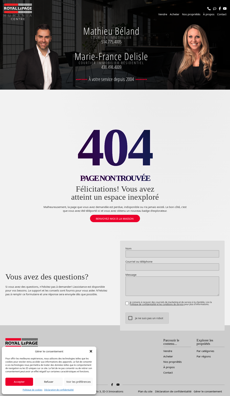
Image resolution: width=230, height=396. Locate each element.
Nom (128, 248)
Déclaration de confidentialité (59, 389)
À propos (208, 14)
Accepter (19, 381)
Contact (221, 14)
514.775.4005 (111, 41)
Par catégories (205, 351)
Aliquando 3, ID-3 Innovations (104, 391)
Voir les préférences (78, 381)
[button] (91, 351)
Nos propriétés (191, 14)
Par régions (204, 356)
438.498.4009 (111, 67)
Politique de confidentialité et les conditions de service (157, 304)
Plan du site (145, 391)
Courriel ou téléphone (138, 261)
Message (130, 274)
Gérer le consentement (208, 391)
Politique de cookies (32, 389)
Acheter (174, 14)
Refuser (48, 381)
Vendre (162, 14)
